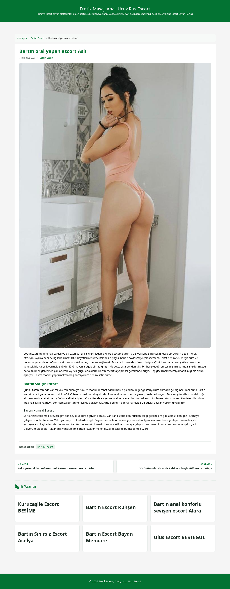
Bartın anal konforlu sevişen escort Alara (178, 507)
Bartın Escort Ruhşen (111, 507)
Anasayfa (22, 38)
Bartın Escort (37, 38)
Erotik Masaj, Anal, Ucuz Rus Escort (115, 9)
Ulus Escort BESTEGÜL (179, 537)
